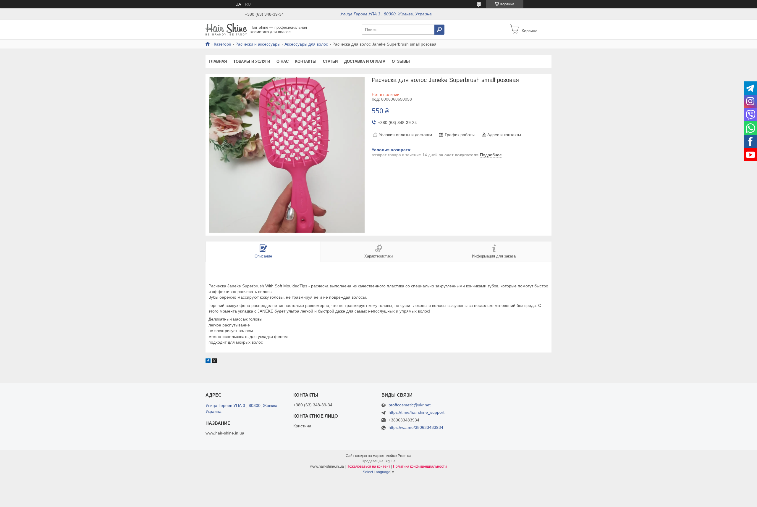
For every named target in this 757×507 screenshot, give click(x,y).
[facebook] (208, 361)
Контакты (305, 61)
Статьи (330, 61)
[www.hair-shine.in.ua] (226, 29)
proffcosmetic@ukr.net (410, 405)
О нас (282, 61)
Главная (218, 61)
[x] (214, 361)
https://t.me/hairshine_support (416, 412)
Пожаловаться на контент (368, 466)
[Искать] (439, 30)
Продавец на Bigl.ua (379, 461)
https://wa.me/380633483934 (416, 427)
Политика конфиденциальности (420, 466)
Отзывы (401, 61)
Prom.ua (404, 456)
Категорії (222, 44)
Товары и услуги (251, 61)
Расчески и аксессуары (257, 44)
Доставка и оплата (364, 61)
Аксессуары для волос (306, 44)
